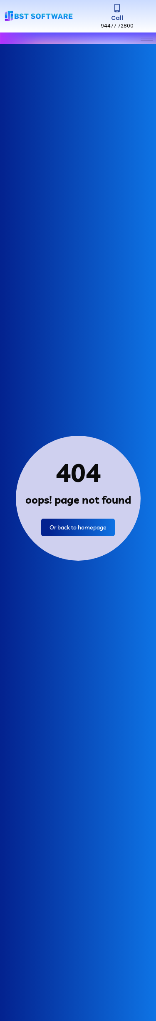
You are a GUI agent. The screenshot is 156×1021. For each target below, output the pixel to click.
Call (117, 18)
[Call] (117, 8)
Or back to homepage (78, 527)
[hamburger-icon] (146, 38)
